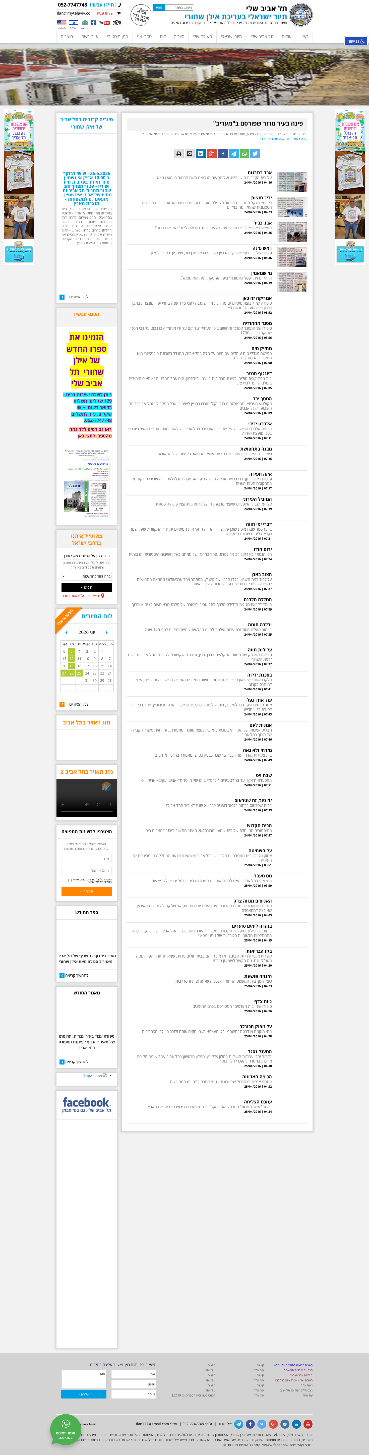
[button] (66, 634)
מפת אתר (307, 1385)
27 (64, 673)
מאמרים (282, 134)
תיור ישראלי (231, 36)
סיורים (179, 36)
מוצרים (67, 36)
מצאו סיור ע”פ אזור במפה (80, 595)
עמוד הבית (300, 134)
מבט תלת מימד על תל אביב (296, 1390)
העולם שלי (202, 36)
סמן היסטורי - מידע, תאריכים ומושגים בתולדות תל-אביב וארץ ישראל (226, 134)
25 (79, 673)
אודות (286, 36)
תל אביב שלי (262, 36)
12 (72, 658)
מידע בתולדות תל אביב (161, 134)
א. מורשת (89, 36)
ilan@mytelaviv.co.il (75, 13)
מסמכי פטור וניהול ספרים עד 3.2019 (193, 1395)
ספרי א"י (144, 36)
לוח (163, 36)
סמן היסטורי (117, 36)
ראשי (304, 36)
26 (72, 673)
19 (72, 665)
